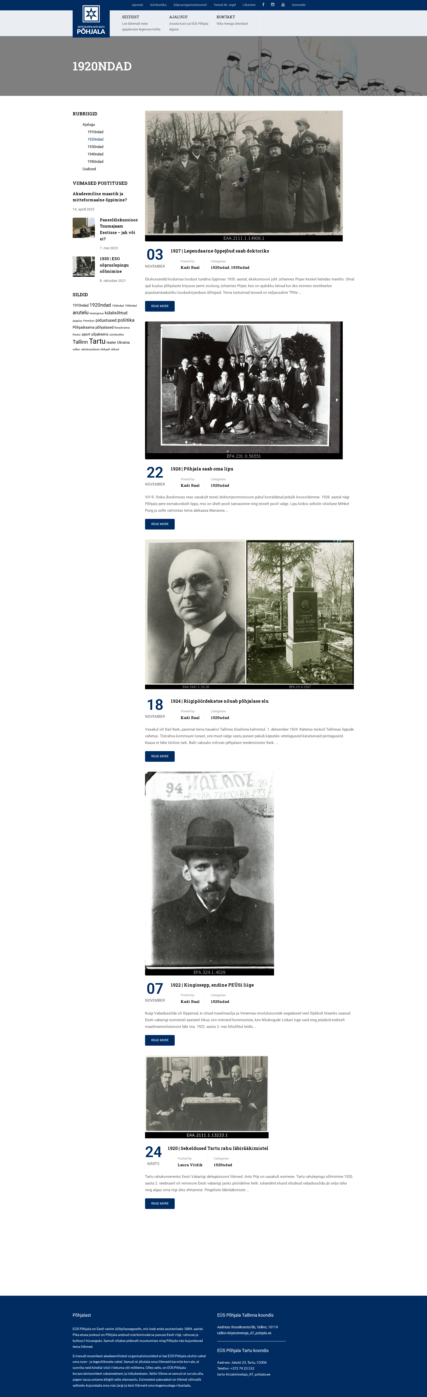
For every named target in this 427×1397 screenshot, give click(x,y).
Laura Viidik (190, 1164)
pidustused (106, 320)
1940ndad (95, 154)
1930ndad (240, 267)
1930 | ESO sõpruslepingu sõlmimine (114, 265)
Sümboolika (158, 5)
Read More (160, 306)
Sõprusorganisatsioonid (190, 5)
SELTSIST (130, 16)
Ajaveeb (137, 5)
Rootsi (77, 334)
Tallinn (80, 342)
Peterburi (89, 320)
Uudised (89, 169)
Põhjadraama (83, 327)
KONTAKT (225, 16)
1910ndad (95, 132)
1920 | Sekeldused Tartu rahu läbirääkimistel (218, 1148)
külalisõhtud (116, 312)
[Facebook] (263, 5)
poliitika (126, 320)
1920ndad (220, 267)
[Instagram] (273, 5)
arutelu (81, 312)
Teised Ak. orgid (225, 5)
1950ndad (95, 161)
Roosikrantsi (122, 327)
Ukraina (123, 342)
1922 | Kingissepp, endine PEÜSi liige (212, 985)
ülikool (115, 349)
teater (111, 342)
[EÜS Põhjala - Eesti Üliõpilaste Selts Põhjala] (91, 19)
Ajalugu (89, 124)
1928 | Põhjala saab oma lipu (202, 469)
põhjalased (104, 327)
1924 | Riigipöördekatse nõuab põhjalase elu (220, 701)
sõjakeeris (99, 334)
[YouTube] (283, 5)
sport (86, 334)
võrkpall (105, 349)
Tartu (97, 341)
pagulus (77, 320)
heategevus (97, 313)
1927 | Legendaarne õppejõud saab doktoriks (220, 251)
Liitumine (249, 5)
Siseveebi (298, 5)
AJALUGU (178, 16)
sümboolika (116, 334)
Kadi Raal (190, 267)
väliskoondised (90, 349)
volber (76, 349)
